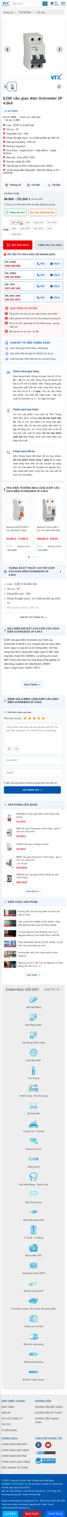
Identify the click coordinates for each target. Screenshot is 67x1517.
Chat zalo (55, 1513)
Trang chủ (8, 12)
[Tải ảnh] (9, 749)
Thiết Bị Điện (25, 12)
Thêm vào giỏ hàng (50, 245)
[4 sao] (39, 718)
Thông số (15, 185)
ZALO (57, 263)
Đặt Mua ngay (20, 245)
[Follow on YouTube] (48, 1445)
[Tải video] (16, 749)
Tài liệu (56, 185)
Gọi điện (10, 1513)
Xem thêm (32, 975)
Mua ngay (32, 1513)
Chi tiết (35, 185)
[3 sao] (34, 718)
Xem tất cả (32, 891)
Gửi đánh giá (31, 790)
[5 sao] (43, 718)
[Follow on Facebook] (38, 1445)
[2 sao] (30, 718)
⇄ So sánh (11, 111)
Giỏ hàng (56, 3)
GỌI (42, 263)
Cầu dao (41, 12)
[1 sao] (25, 718)
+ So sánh (11, 550)
